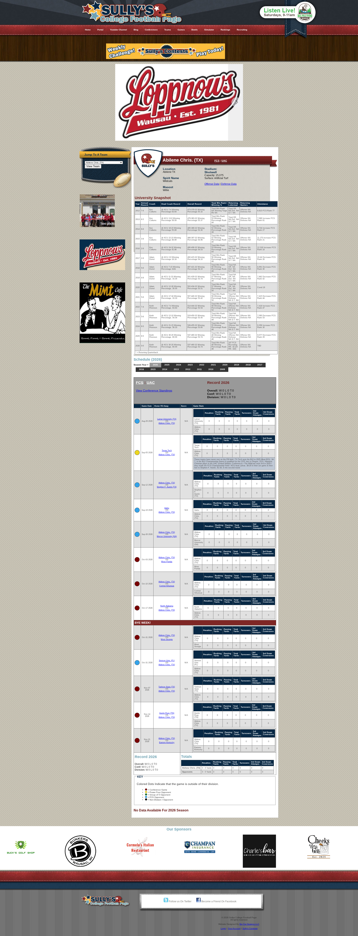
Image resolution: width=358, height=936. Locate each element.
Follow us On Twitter (179, 901)
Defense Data (229, 184)
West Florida (166, 562)
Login (223, 928)
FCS (216, 160)
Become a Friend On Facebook (218, 901)
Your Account (234, 928)
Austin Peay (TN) (166, 713)
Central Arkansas (166, 586)
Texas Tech (167, 450)
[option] (32, 851)
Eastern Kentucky (166, 742)
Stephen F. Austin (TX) (167, 487)
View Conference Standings (154, 390)
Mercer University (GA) (167, 536)
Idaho (166, 508)
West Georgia (167, 639)
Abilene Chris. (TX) (166, 423)
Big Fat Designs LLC (249, 924)
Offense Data (211, 184)
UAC (224, 160)
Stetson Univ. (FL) (167, 661)
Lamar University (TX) (166, 419)
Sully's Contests (250, 928)
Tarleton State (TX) (166, 687)
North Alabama (166, 606)
